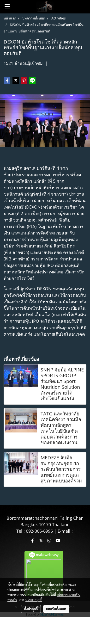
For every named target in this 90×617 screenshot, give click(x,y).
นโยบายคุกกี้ (33, 600)
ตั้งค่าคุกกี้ (31, 609)
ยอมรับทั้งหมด (56, 609)
